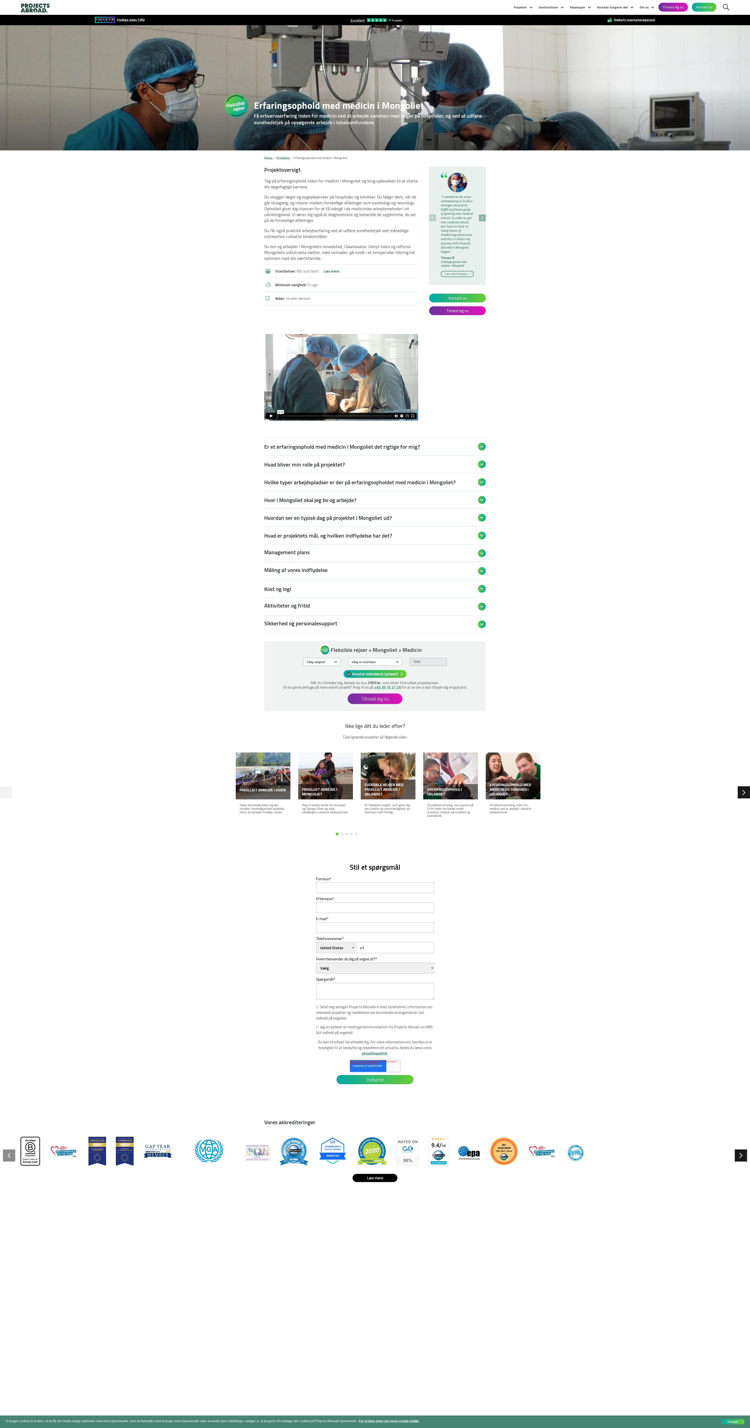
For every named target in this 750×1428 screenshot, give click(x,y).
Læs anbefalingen (457, 273)
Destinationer (548, 7)
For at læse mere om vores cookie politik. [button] (389, 1421)
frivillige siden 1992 (131, 20)
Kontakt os (704, 7)
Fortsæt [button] (733, 1421)
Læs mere (331, 271)
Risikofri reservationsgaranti (634, 20)
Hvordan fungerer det (612, 7)
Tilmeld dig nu (673, 7)
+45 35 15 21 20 (388, 687)
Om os (644, 7)
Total (416, 661)
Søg (726, 6)
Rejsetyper (577, 7)
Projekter (520, 7)
